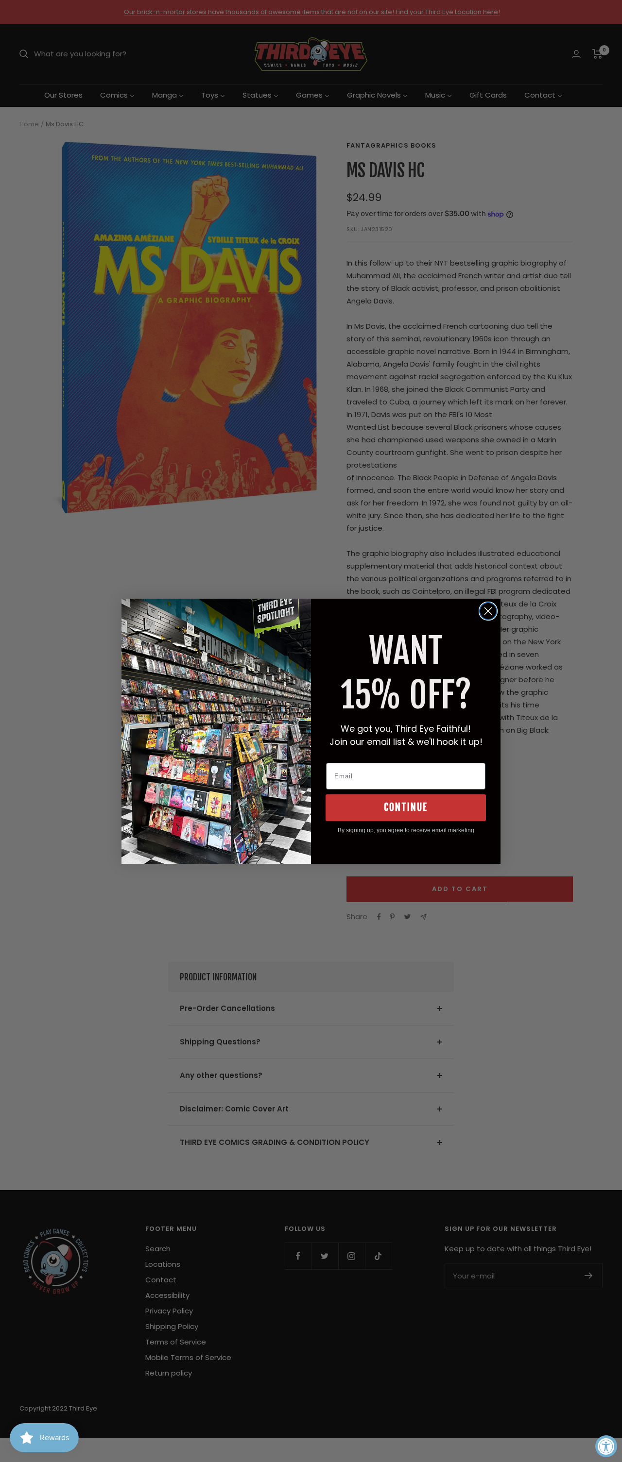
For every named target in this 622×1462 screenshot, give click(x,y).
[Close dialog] (488, 611)
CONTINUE (406, 807)
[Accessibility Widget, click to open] (606, 1446)
